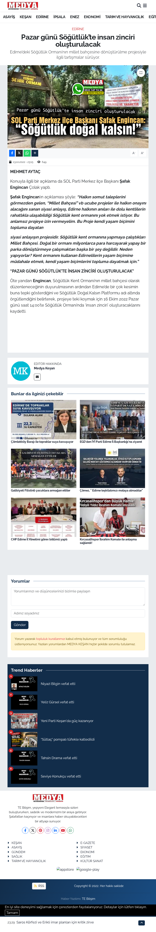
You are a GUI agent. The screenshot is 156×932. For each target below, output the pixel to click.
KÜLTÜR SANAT (91, 861)
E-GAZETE (87, 843)
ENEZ (74, 17)
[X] (32, 830)
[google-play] (88, 869)
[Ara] (139, 6)
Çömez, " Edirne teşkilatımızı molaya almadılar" (111, 490)
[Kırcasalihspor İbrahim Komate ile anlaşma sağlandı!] (112, 517)
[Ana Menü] (145, 6)
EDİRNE (42, 17)
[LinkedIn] (55, 830)
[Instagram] (47, 830)
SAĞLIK (17, 856)
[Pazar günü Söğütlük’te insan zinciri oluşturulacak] (78, 106)
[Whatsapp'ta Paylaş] (27, 153)
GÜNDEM (18, 852)
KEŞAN (25, 17)
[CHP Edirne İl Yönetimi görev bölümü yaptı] (43, 517)
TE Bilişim (88, 898)
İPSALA (59, 17)
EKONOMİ (92, 17)
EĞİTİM (85, 856)
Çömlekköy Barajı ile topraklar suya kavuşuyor (42, 441)
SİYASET (86, 847)
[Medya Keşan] (20, 371)
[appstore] (66, 869)
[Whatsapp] (70, 830)
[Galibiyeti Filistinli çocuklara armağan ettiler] (43, 468)
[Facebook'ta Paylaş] (12, 153)
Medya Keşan (44, 368)
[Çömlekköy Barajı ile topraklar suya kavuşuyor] (43, 419)
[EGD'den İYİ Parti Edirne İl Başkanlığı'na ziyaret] (112, 419)
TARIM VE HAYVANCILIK (124, 17)
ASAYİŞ (9, 17)
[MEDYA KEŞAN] (23, 6)
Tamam (12, 913)
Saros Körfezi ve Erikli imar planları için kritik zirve (55, 922)
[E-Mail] (37, 377)
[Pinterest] (40, 830)
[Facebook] (25, 830)
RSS (41, 886)
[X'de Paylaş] (19, 153)
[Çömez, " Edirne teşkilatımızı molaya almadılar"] (112, 468)
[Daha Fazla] (34, 153)
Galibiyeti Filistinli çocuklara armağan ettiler (40, 490)
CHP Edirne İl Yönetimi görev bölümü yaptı (39, 539)
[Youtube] (63, 830)
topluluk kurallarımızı (51, 638)
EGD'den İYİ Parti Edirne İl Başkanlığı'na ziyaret (111, 441)
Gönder (20, 625)
